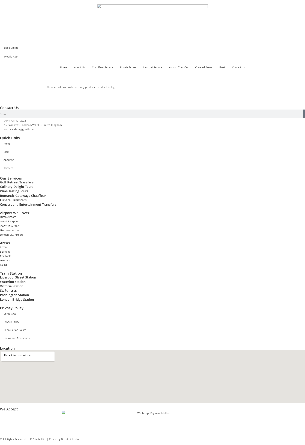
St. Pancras (8, 290)
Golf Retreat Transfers (17, 182)
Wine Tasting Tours (14, 191)
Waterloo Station (13, 282)
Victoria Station (11, 286)
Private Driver (128, 67)
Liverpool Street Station (18, 277)
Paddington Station (14, 295)
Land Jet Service (152, 67)
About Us (79, 67)
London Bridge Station (17, 299)
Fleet (222, 67)
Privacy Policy (11, 321)
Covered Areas (203, 67)
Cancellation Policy (15, 330)
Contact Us (238, 67)
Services (8, 168)
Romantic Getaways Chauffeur (23, 195)
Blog (6, 151)
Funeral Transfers (13, 200)
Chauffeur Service (102, 67)
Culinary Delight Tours (16, 186)
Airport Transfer (178, 67)
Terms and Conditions (17, 338)
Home (63, 67)
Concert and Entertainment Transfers (28, 204)
